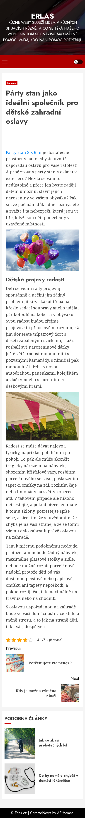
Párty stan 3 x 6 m (23, 152)
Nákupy (11, 83)
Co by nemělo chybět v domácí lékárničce (58, 778)
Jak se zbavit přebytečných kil (53, 743)
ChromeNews (40, 813)
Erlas (42, 16)
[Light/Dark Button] (78, 62)
